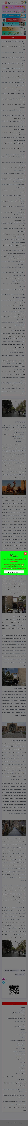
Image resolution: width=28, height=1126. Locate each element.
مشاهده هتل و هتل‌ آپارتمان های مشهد (14, 572)
